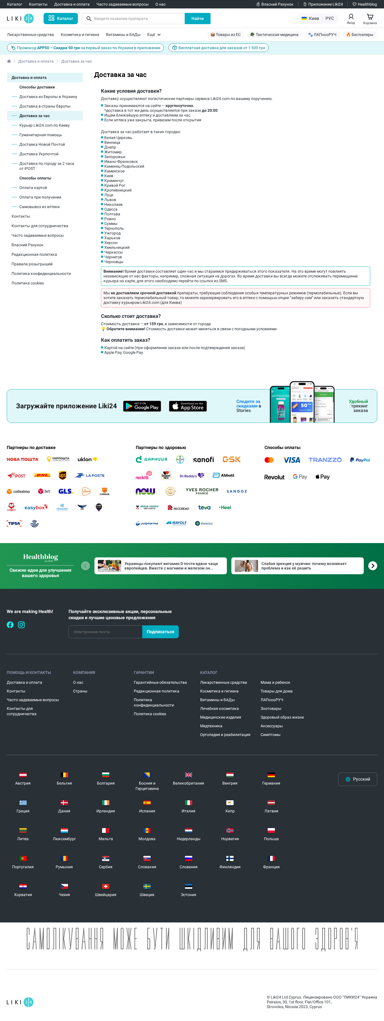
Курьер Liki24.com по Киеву (44, 125)
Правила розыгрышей (32, 264)
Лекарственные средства (223, 682)
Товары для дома (277, 691)
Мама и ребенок (275, 682)
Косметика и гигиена (219, 691)
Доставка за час (34, 115)
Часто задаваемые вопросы (38, 235)
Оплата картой (33, 187)
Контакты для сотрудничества (40, 226)
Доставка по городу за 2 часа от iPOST (46, 166)
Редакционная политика (34, 254)
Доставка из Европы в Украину (48, 96)
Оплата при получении (40, 197)
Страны (80, 691)
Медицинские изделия (220, 717)
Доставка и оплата (36, 61)
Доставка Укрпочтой (38, 154)
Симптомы (271, 734)
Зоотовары (271, 708)
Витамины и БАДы (217, 700)
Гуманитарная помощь (40, 135)
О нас (78, 682)
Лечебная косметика (219, 708)
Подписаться (160, 631)
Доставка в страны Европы (45, 106)
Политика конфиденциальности (41, 273)
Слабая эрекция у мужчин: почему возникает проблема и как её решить (304, 566)
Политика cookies (28, 283)
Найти (197, 18)
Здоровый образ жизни (282, 717)
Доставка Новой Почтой (42, 144)
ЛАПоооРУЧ (272, 700)
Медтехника (211, 726)
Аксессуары (272, 726)
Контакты (21, 216)
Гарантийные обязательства (160, 682)
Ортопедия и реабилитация (225, 734)
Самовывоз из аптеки (39, 206)
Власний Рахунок (28, 245)
